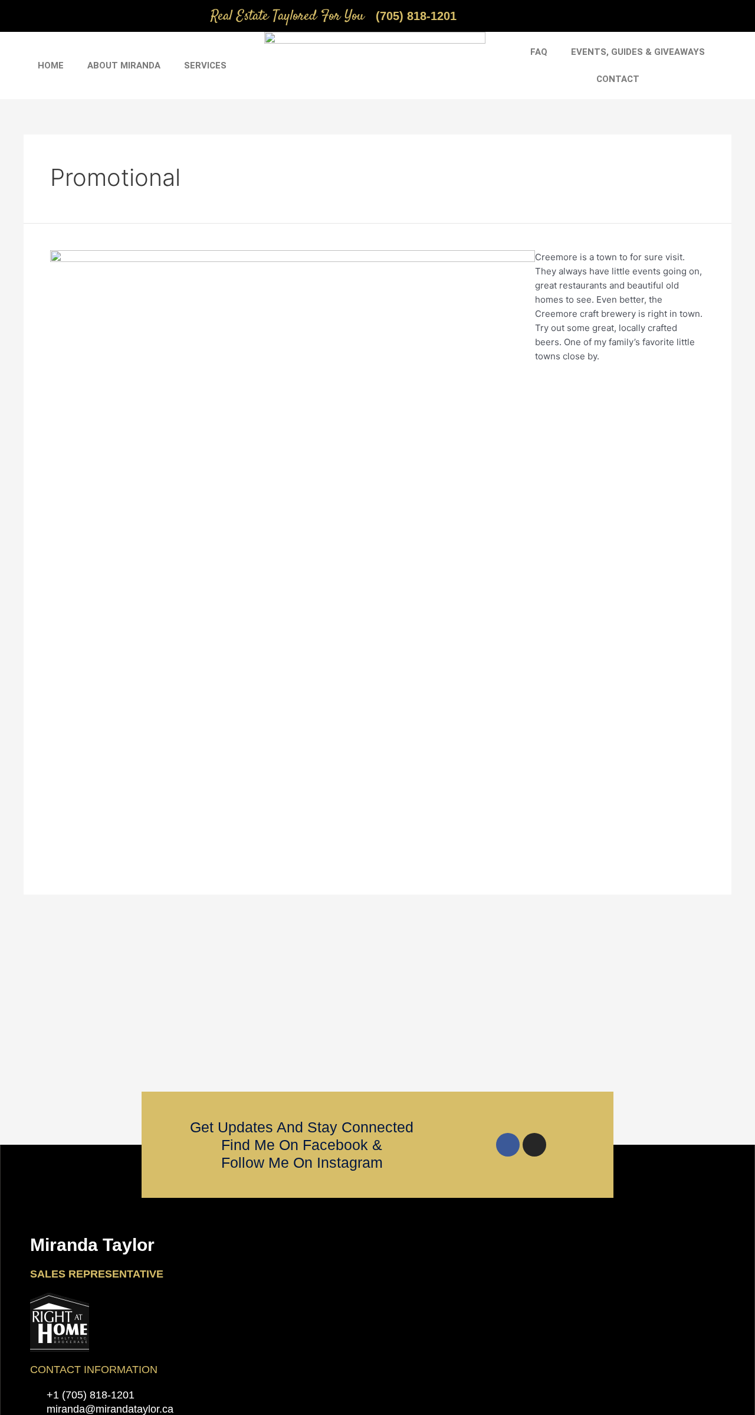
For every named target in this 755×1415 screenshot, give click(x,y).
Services (205, 65)
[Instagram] (534, 1145)
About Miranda (123, 65)
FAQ (538, 52)
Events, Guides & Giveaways (638, 52)
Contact (617, 79)
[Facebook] (508, 1145)
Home (51, 65)
